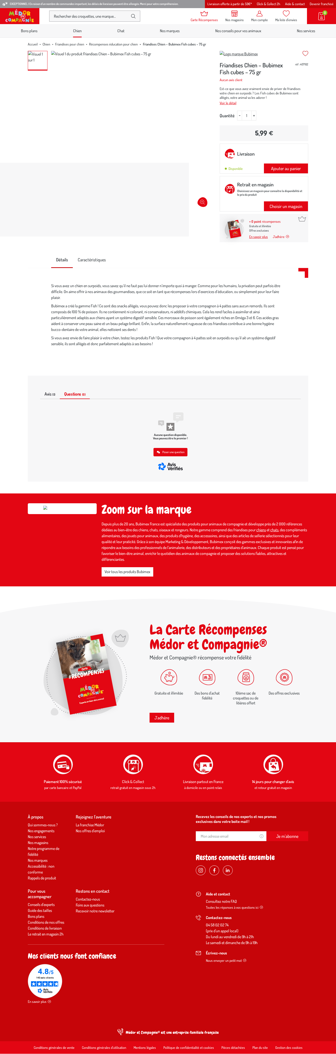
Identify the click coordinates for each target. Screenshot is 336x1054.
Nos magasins (38, 842)
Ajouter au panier (286, 168)
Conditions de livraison (45, 928)
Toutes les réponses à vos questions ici (232, 907)
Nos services (306, 30)
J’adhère (279, 236)
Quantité (227, 115)
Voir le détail (228, 103)
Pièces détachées (233, 1047)
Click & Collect (133, 781)
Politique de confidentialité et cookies (188, 1047)
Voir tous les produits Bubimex (127, 571)
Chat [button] (120, 30)
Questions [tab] (74, 394)
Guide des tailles (40, 910)
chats (274, 529)
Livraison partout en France (203, 781)
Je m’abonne (287, 836)
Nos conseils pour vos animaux (238, 30)
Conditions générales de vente (54, 1047)
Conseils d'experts (41, 904)
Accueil (33, 44)
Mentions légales (145, 1047)
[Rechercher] (133, 16)
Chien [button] (77, 30)
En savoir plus (258, 236)
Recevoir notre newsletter (95, 910)
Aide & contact (295, 4)
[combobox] (90, 16)
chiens (261, 529)
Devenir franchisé (322, 4)
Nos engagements (41, 830)
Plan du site (260, 1047)
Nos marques (170, 30)
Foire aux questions (90, 905)
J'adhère (161, 717)
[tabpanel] (168, 316)
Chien (46, 44)
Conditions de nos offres (46, 922)
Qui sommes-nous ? (43, 824)
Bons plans (29, 30)
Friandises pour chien (69, 44)
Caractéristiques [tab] (92, 259)
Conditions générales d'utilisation (104, 1047)
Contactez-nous (88, 899)
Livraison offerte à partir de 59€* (229, 4)
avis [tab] (50, 394)
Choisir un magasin (286, 206)
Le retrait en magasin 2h (45, 934)
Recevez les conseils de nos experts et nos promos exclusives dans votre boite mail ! (236, 819)
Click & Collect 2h (268, 4)
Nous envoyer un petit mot (224, 960)
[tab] (62, 260)
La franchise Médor (90, 824)
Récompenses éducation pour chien (113, 44)
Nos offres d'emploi (90, 830)
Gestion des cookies (289, 1047)
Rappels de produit (42, 878)
